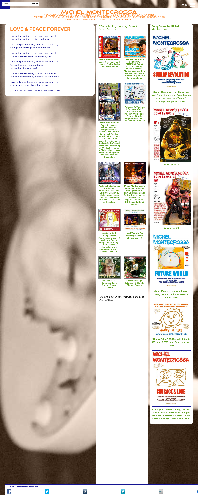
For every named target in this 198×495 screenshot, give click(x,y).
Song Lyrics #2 (171, 228)
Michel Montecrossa (99, 11)
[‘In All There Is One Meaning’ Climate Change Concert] (135, 230)
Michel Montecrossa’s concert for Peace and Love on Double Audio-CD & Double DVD (109, 63)
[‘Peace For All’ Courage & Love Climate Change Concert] (109, 277)
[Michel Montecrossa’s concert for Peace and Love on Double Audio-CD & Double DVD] (109, 57)
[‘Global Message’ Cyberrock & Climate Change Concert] (135, 277)
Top (192, 484)
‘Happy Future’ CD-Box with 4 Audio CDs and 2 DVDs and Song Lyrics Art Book (171, 342)
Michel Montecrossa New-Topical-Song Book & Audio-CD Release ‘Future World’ (171, 294)
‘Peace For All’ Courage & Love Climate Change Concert (109, 284)
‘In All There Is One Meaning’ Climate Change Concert (134, 235)
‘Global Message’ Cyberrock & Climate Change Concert (134, 283)
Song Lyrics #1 (171, 164)
